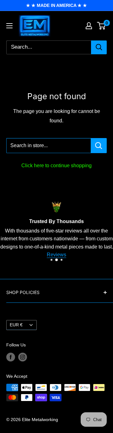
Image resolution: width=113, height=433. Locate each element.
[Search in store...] (99, 145)
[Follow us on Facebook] (10, 356)
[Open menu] (9, 25)
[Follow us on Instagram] (22, 356)
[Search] (99, 47)
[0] (101, 25)
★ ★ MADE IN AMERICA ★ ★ (56, 5)
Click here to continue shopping (56, 165)
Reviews (56, 254)
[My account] (89, 25)
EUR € (16, 325)
